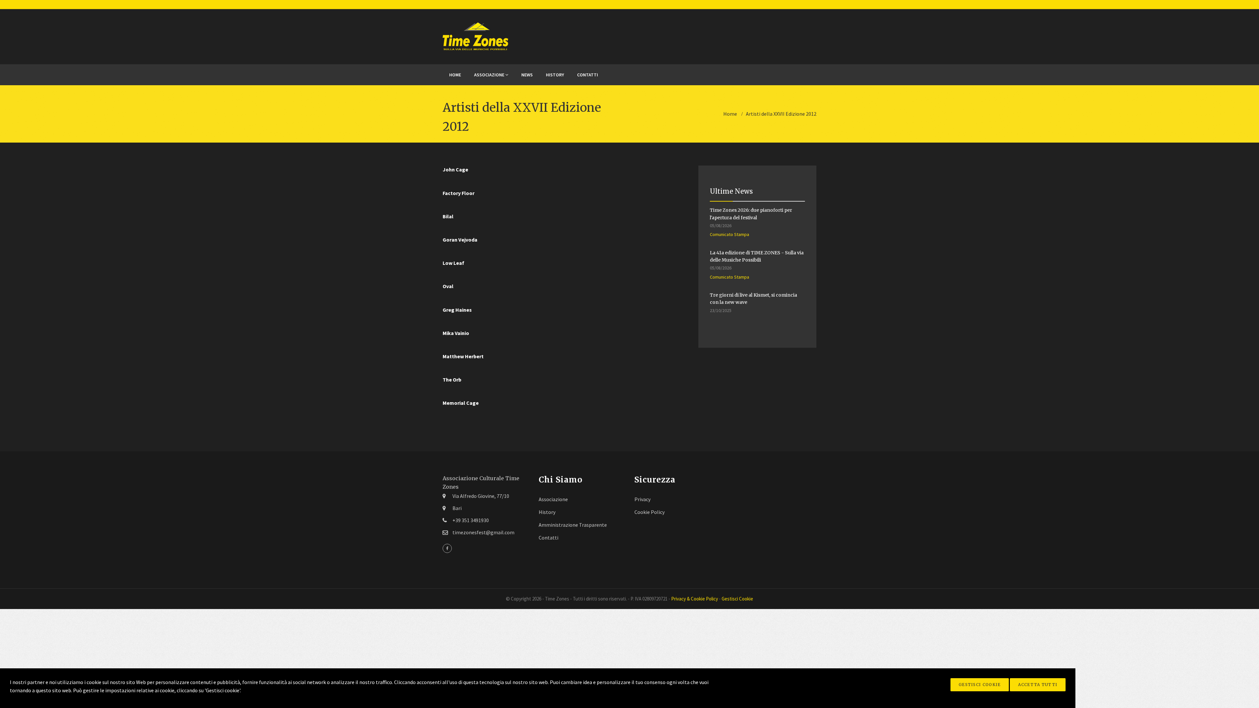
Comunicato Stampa (729, 234)
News (527, 75)
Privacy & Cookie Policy (694, 599)
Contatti (587, 75)
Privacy (642, 499)
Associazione (489, 75)
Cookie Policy (649, 512)
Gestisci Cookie (980, 684)
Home (455, 75)
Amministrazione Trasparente (573, 524)
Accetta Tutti (1037, 684)
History (555, 75)
